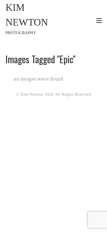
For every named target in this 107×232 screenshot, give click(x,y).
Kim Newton (26, 18)
